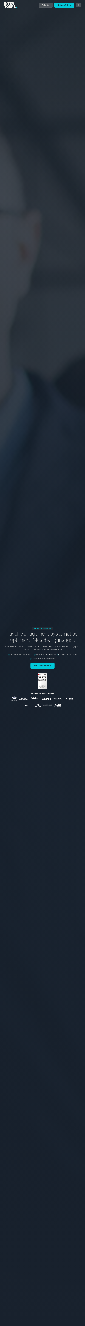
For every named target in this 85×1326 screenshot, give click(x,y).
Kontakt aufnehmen (64, 5)
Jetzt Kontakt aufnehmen (42, 666)
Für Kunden (45, 5)
